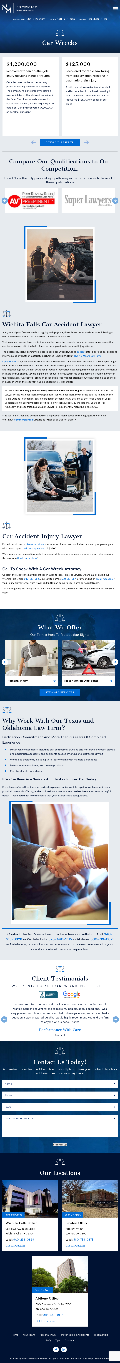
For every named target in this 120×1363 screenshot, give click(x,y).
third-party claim (27, 558)
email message (104, 578)
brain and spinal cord (34, 548)
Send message (60, 1175)
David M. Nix (9, 361)
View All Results (59, 142)
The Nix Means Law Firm (87, 355)
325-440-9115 (97, 19)
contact (81, 351)
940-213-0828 (36, 19)
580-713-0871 (67, 19)
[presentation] (33, 142)
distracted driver (35, 544)
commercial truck (24, 419)
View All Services (60, 692)
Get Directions (15, 1276)
